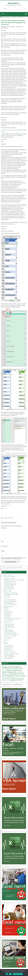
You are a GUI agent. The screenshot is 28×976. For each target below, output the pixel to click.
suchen (13, 676)
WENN (6, 679)
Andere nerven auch (8, 576)
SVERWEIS (23, 676)
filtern (5, 609)
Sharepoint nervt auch (9, 584)
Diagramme (6, 591)
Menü (2, 14)
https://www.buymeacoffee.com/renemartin (12, 567)
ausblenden (11, 666)
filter (22, 672)
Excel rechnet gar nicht (9, 601)
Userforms (6, 648)
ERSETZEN (19, 672)
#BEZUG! (4, 666)
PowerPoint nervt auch (9, 583)
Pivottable (6, 611)
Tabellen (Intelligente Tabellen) (11, 618)
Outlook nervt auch (8, 581)
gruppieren (7, 673)
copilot (20, 669)
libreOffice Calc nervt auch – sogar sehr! (13, 580)
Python (6, 640)
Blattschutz (17, 669)
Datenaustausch (8, 624)
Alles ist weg (6, 575)
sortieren (6, 617)
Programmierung (7, 638)
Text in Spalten (7, 620)
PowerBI (6, 595)
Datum (4, 672)
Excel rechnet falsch (9, 599)
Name (2, 541)
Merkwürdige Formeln (9, 604)
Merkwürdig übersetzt (9, 633)
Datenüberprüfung (13, 670)
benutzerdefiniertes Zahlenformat (7, 669)
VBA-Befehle (7, 649)
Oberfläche (5, 622)
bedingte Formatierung (12, 667)
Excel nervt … (14, 3)
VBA (4, 643)
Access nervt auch (8, 578)
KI (4, 628)
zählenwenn (14, 680)
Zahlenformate (4, 27)
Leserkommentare (7, 606)
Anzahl (8, 666)
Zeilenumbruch (5, 680)
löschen (6, 675)
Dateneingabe (7, 625)
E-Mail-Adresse (4, 546)
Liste (3, 675)
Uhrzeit (16, 678)
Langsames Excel (8, 631)
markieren (11, 675)
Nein (10, 974)
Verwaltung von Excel (9, 636)
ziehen (9, 680)
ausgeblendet (17, 666)
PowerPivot (6, 615)
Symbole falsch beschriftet (10, 634)
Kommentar (3, 527)
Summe (18, 676)
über (4, 642)
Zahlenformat (20, 679)
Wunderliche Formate (8, 651)
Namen (17, 675)
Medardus (13, 26)
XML (9, 679)
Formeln (5, 597)
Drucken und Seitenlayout (10, 653)
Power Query (20, 26)
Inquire (10, 673)
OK (6, 974)
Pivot (24, 675)
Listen (4, 607)
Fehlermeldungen (8, 602)
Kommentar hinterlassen (8, 517)
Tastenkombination (6, 678)
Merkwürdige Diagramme (10, 594)
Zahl (16, 679)
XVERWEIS (12, 679)
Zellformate (7, 658)
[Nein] (26, 972)
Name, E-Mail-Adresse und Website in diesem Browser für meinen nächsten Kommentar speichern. (13, 558)
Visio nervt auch (8, 587)
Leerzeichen (20, 673)
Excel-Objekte (7, 645)
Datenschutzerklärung (18, 974)
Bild (14, 669)
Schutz (4, 676)
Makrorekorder (7, 646)
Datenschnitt (4, 670)
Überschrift (20, 680)
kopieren (14, 673)
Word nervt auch (8, 589)
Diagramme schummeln (9, 593)
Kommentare (7, 630)
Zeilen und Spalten (8, 656)
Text (13, 678)
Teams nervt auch (8, 586)
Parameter (20, 675)
